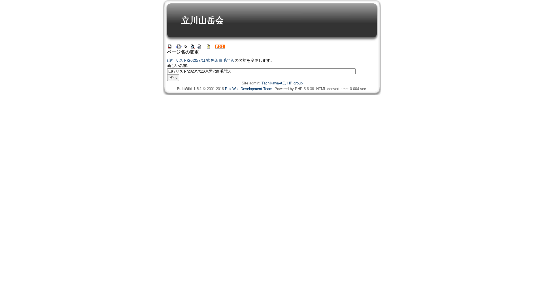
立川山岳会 (202, 20)
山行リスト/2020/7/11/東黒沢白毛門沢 (201, 60)
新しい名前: (177, 65)
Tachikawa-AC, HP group (282, 83)
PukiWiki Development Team (248, 89)
